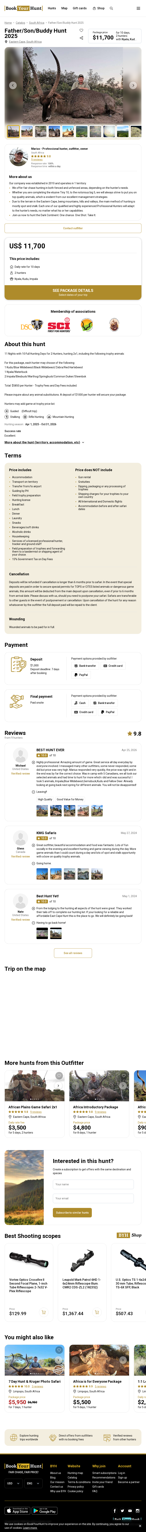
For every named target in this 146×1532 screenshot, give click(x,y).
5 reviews (100, 1386)
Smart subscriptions (104, 1473)
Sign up (122, 1477)
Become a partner (129, 1482)
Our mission (57, 1482)
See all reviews (73, 953)
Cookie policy (75, 1491)
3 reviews (37, 1386)
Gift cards (98, 1486)
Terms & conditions (79, 1482)
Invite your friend (102, 1482)
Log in (121, 1473)
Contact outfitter (73, 228)
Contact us (56, 1486)
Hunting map (75, 1473)
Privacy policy (76, 1486)
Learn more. (30, 1527)
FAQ (94, 1491)
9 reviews (37, 159)
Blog (53, 1477)
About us (55, 1473)
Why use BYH (58, 1491)
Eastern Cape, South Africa (25, 41)
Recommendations (103, 1477)
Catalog (72, 1477)
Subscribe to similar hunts (72, 1212)
